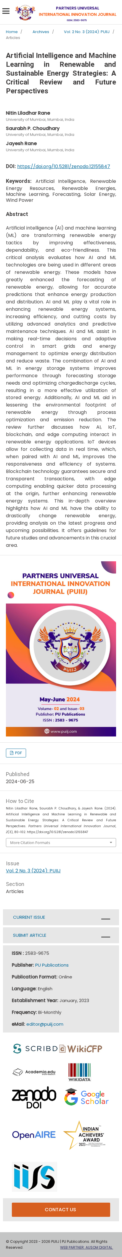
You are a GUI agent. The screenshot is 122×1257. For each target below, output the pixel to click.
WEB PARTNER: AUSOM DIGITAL (86, 1247)
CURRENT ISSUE (29, 917)
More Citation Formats (30, 842)
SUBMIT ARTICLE (29, 935)
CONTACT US (61, 1209)
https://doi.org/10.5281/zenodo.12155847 (63, 166)
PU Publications (52, 965)
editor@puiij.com (44, 1024)
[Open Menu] (6, 11)
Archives (41, 32)
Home (12, 32)
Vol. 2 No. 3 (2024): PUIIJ (87, 32)
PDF (18, 753)
